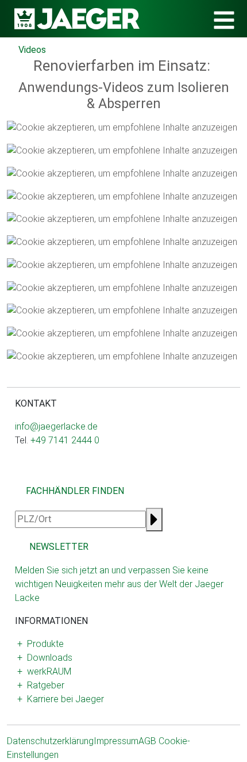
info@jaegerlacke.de (56, 426)
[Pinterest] (65, 477)
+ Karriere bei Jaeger (60, 699)
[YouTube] (47, 477)
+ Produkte (40, 643)
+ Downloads (45, 657)
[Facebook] (28, 477)
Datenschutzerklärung (50, 741)
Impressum (116, 741)
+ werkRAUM (44, 671)
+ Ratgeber (40, 685)
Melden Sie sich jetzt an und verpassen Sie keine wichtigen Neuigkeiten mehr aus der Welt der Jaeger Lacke (119, 584)
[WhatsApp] (38, 477)
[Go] (154, 519)
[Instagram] (19, 477)
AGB (147, 741)
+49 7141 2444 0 (64, 440)
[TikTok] (56, 477)
